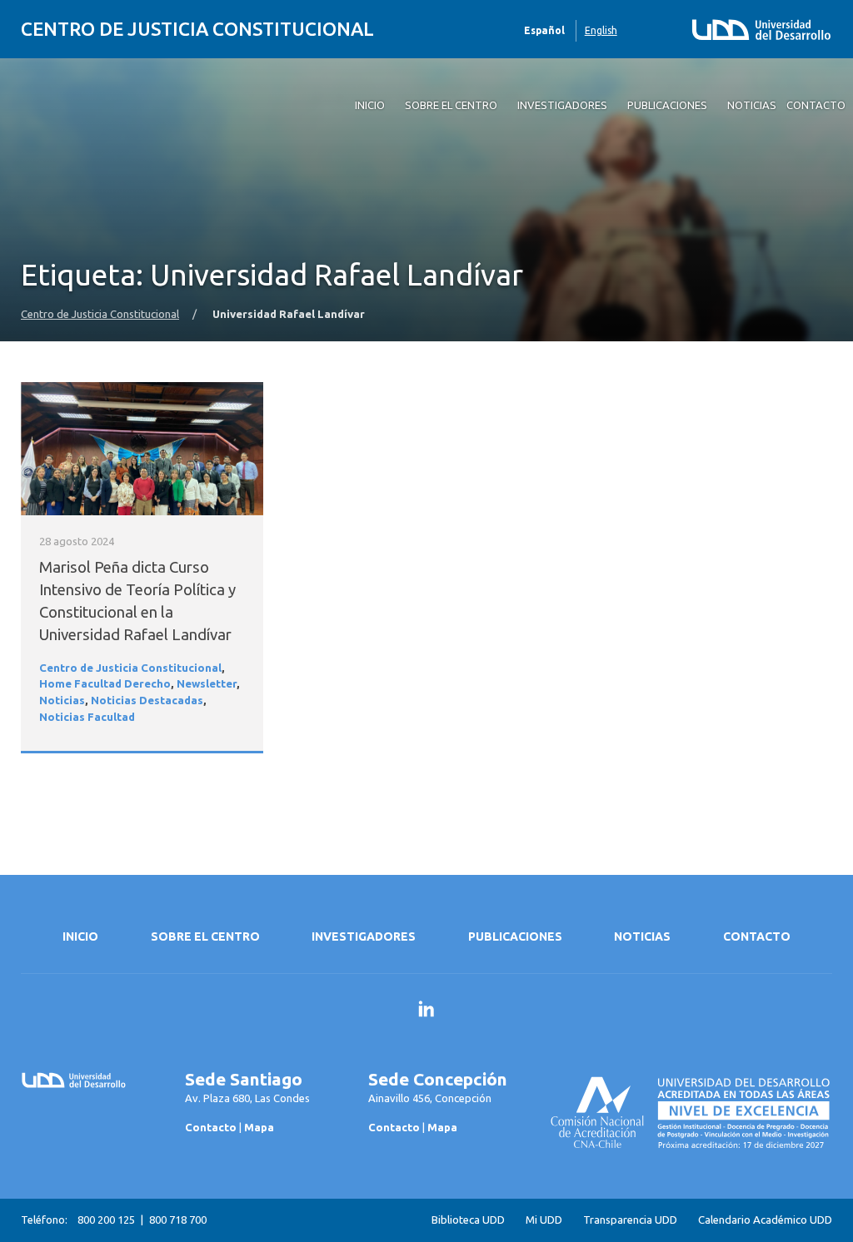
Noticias (62, 700)
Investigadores (364, 936)
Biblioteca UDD (468, 1220)
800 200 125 (106, 1219)
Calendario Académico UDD (765, 1220)
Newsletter (207, 684)
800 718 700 (178, 1219)
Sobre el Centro (205, 936)
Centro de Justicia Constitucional (197, 28)
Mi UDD (544, 1220)
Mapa (259, 1127)
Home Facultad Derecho (105, 684)
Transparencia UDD (630, 1220)
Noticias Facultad (87, 717)
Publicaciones (515, 936)
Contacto (757, 936)
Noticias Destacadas (147, 700)
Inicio (80, 936)
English (601, 30)
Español (544, 30)
